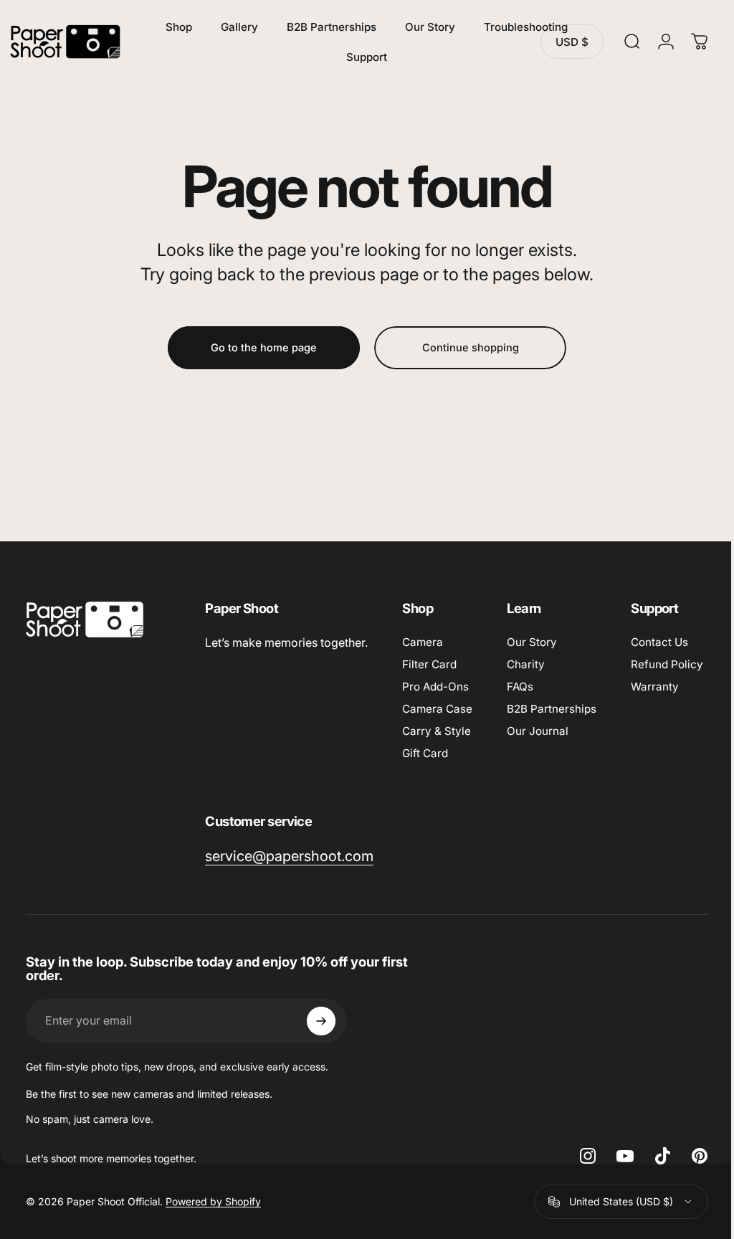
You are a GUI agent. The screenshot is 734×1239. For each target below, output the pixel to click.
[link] (396, 856)
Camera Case (437, 709)
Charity (526, 664)
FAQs (520, 686)
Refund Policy (241, 876)
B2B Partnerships (551, 709)
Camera (422, 642)
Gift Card (425, 753)
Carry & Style (436, 731)
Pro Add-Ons (435, 686)
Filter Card (429, 664)
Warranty (229, 899)
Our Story (532, 642)
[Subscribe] (321, 1061)
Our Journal (537, 731)
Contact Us (233, 854)
